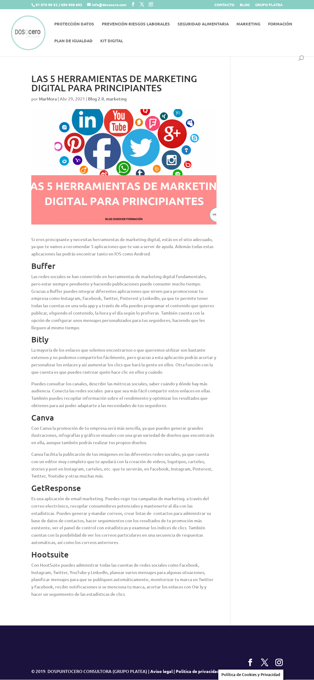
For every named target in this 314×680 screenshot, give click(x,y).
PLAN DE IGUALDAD (73, 41)
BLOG (245, 5)
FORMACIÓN (280, 24)
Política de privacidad (197, 671)
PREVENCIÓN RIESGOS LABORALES (136, 24)
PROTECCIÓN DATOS (74, 24)
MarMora (48, 99)
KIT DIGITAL (111, 41)
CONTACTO (224, 5)
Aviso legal (161, 671)
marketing (116, 99)
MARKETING (248, 24)
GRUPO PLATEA (269, 5)
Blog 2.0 (96, 99)
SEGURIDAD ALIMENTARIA (203, 24)
